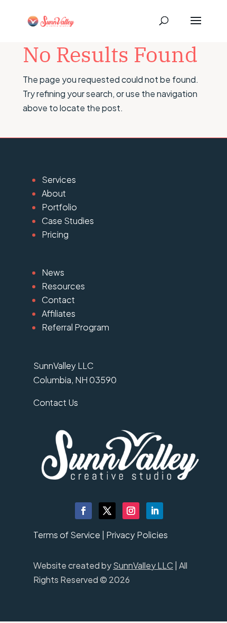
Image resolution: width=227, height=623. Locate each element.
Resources (63, 285)
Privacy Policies (137, 534)
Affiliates (58, 313)
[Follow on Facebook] (83, 510)
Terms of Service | (69, 534)
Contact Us (55, 402)
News (53, 272)
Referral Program (75, 327)
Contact (58, 299)
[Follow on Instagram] (130, 510)
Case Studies (68, 220)
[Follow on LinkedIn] (154, 510)
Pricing (55, 234)
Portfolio (59, 206)
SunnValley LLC (143, 565)
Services (59, 179)
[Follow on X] (107, 510)
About (54, 193)
